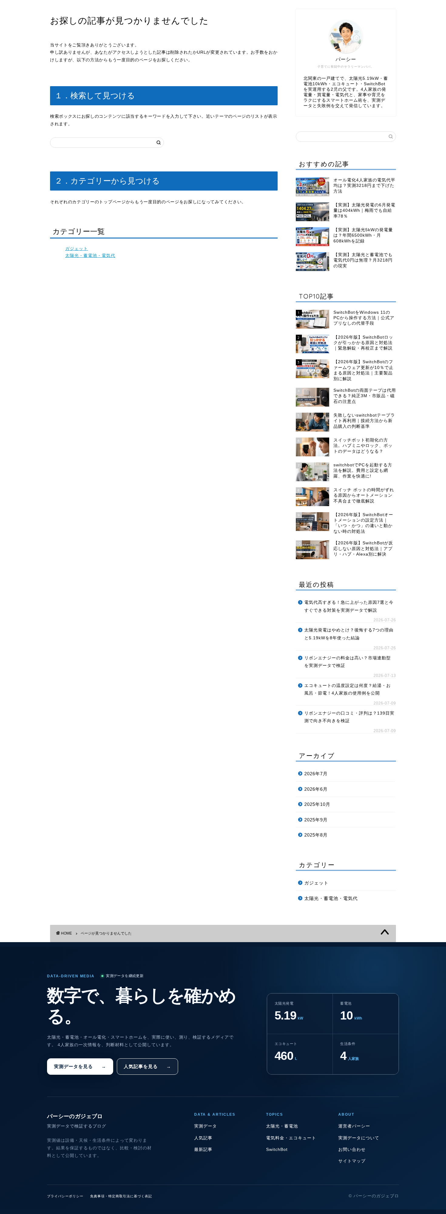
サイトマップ (352, 1161)
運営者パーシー (354, 1126)
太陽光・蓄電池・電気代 (90, 255)
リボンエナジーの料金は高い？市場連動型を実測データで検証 (347, 662)
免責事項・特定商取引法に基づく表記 (121, 1196)
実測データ (205, 1126)
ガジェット (76, 248)
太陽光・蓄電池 (282, 1126)
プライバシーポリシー (65, 1196)
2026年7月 (316, 773)
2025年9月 (316, 819)
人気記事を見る (147, 1066)
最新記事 (203, 1149)
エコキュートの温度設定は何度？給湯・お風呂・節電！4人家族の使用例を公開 (347, 689)
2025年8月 (316, 834)
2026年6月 (316, 789)
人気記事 (203, 1138)
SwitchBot (277, 1149)
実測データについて (358, 1138)
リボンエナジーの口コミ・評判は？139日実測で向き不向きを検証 (349, 717)
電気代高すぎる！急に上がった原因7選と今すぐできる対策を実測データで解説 (349, 606)
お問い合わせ (352, 1149)
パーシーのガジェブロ (75, 1116)
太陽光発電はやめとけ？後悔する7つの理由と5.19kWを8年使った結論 (349, 634)
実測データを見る (80, 1066)
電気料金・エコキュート (291, 1138)
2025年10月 (317, 804)
